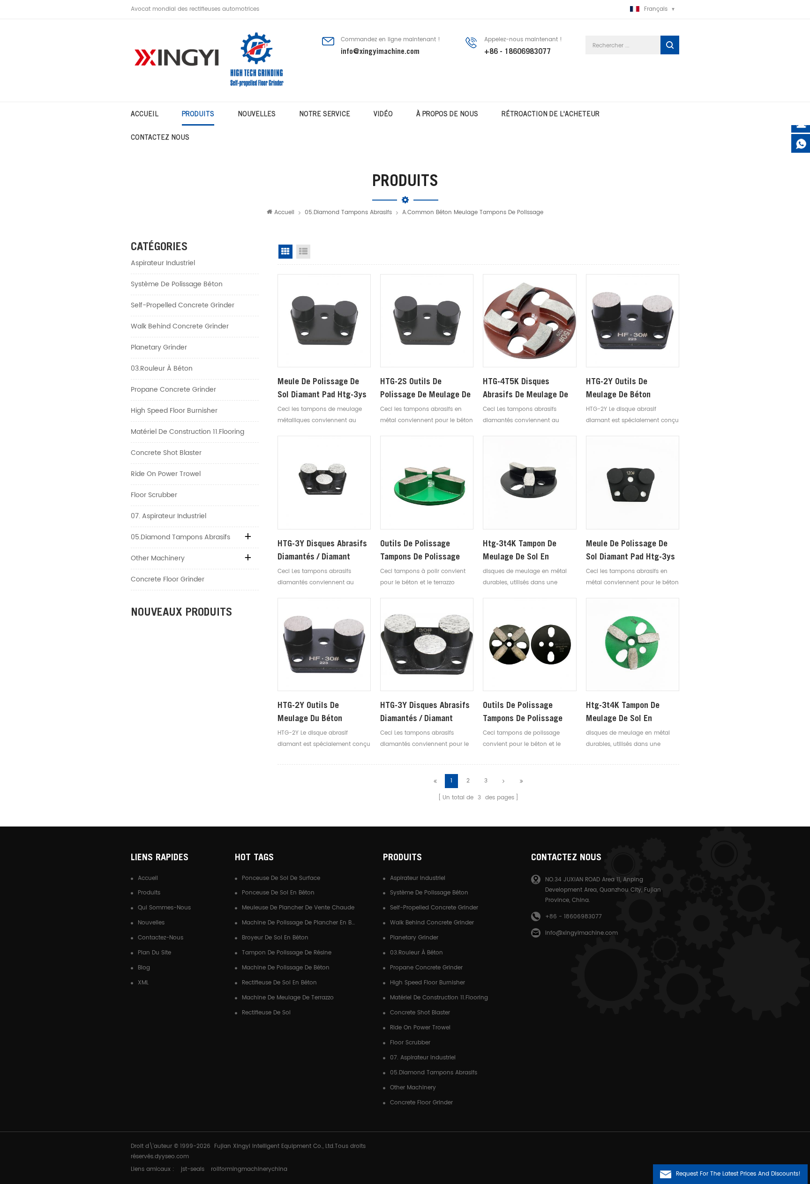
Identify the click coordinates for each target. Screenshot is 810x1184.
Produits (198, 114)
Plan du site (154, 952)
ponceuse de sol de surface (281, 878)
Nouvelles (257, 114)
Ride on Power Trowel (166, 474)
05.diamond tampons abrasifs (348, 212)
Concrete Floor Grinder (167, 579)
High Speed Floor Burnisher (174, 410)
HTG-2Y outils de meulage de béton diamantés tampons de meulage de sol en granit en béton (631, 388)
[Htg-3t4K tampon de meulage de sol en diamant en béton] (529, 482)
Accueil (144, 114)
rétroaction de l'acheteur (551, 114)
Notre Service (324, 114)
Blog (144, 967)
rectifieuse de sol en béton (279, 982)
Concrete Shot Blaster (166, 452)
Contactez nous (160, 137)
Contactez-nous (160, 937)
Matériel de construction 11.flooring (187, 431)
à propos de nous (447, 114)
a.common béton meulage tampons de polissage (472, 212)
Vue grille (285, 252)
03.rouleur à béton (162, 368)
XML (143, 982)
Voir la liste (303, 252)
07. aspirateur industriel (168, 516)
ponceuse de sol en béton (278, 892)
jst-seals (192, 1169)
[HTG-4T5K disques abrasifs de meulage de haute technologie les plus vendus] (529, 320)
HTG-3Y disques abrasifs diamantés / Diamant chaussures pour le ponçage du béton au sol (322, 550)
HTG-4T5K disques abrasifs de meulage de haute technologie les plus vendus (525, 388)
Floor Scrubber (154, 495)
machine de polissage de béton (286, 967)
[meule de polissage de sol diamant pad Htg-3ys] (324, 320)
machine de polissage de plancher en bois (298, 922)
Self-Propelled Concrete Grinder (182, 305)
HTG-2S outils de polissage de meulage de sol (425, 388)
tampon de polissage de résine (286, 952)
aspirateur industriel (163, 263)
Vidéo (383, 114)
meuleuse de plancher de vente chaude (298, 907)
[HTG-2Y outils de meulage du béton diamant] (324, 644)
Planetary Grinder (159, 347)
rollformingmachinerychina (249, 1169)
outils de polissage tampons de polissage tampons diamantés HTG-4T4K (425, 550)
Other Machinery (158, 558)
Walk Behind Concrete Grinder (180, 326)
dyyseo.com (172, 1156)
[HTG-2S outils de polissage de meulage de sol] (426, 320)
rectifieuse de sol (266, 1012)
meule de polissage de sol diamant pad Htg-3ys (322, 387)
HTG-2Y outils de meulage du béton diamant (310, 712)
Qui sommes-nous (164, 907)
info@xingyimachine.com (380, 51)
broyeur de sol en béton (275, 937)
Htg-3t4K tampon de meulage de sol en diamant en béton (519, 550)
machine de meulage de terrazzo (288, 997)
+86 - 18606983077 (517, 51)
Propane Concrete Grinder (173, 389)
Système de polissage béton (177, 284)
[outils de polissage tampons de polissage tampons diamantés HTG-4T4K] (426, 482)
